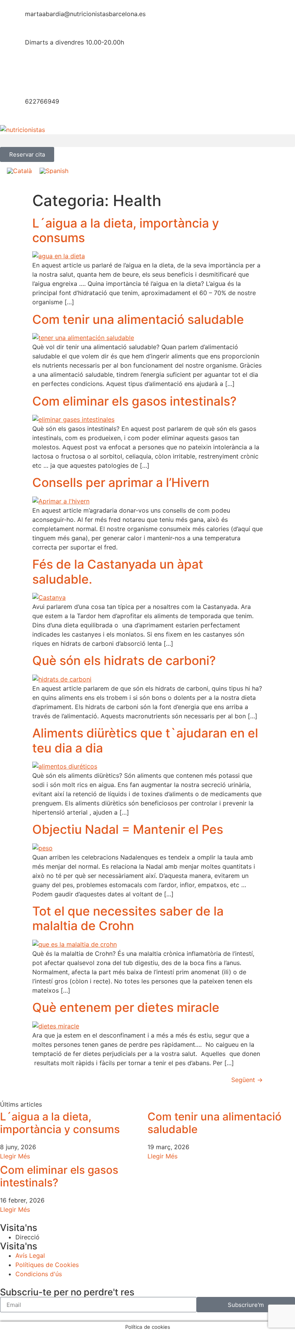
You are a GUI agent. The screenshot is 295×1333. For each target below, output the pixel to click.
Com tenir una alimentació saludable (138, 319)
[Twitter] (30, 75)
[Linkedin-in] (51, 75)
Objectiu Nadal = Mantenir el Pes (127, 829)
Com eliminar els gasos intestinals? (134, 401)
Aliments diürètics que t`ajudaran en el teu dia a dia (145, 740)
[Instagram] (94, 75)
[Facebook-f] (9, 75)
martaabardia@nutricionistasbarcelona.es (85, 14)
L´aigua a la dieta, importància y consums (125, 230)
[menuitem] (19, 170)
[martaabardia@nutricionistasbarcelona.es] (9, 18)
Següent (247, 1080)
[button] (147, 140)
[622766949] (9, 106)
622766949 (42, 101)
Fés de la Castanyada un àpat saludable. (117, 571)
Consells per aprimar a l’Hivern (120, 482)
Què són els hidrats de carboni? (124, 660)
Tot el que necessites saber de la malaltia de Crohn (128, 918)
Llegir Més (15, 1156)
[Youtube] (73, 75)
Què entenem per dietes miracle (125, 1007)
